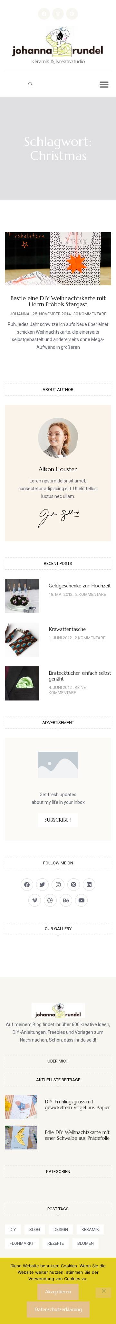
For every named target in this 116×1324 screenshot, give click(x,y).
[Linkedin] (89, 884)
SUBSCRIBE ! (58, 820)
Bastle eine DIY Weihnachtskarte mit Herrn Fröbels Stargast (58, 301)
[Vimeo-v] (34, 900)
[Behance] (66, 900)
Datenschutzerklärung (58, 1309)
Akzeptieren (58, 1292)
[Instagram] (58, 14)
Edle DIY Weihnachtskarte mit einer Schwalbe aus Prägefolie (77, 1135)
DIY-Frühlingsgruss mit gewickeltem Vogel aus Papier (77, 1104)
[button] (30, 84)
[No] (103, 1293)
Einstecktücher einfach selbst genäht (80, 676)
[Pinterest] (72, 14)
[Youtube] (81, 900)
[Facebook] (44, 14)
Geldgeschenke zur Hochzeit (80, 586)
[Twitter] (42, 884)
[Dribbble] (50, 900)
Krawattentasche (67, 629)
